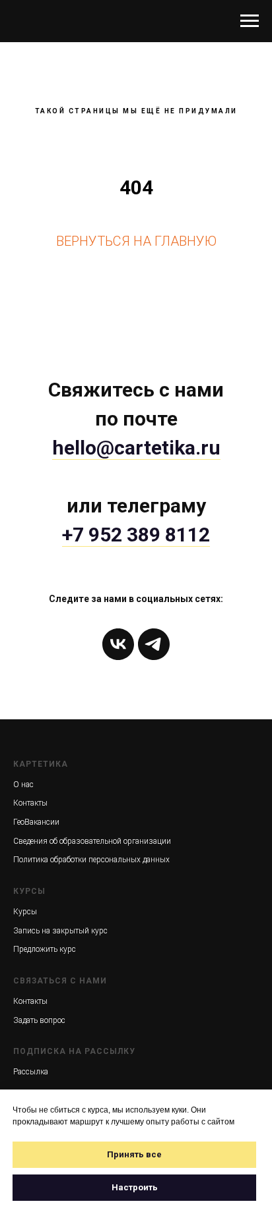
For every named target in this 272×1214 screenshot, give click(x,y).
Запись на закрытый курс (60, 930)
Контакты (30, 803)
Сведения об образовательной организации (92, 841)
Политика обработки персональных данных (91, 859)
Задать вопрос (39, 1020)
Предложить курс (44, 949)
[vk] (118, 644)
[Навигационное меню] (249, 21)
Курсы (25, 911)
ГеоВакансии (36, 822)
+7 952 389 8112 (136, 534)
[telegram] (154, 644)
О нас (23, 784)
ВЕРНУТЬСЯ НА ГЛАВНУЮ (136, 241)
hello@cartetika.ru (136, 447)
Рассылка (30, 1071)
